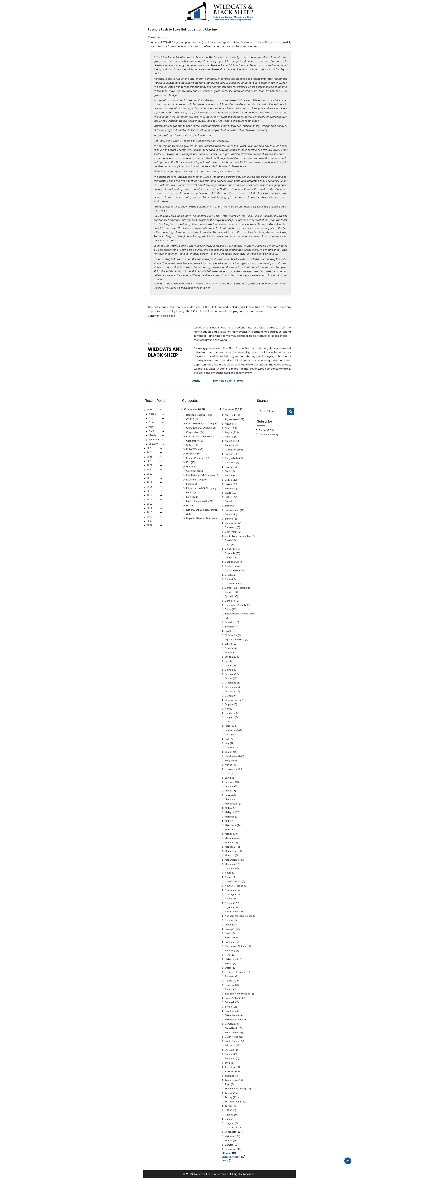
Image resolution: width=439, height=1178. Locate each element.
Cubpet (190, 445)
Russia (250, 307)
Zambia (229, 1144)
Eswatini (229, 652)
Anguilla (229, 436)
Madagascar (231, 803)
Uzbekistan (231, 1127)
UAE (227, 1110)
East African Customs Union (240, 613)
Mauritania (230, 825)
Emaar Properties (195, 458)
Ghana (228, 678)
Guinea (229, 695)
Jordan (228, 751)
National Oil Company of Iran (202, 509)
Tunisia (229, 1093)
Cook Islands (232, 561)
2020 (149, 469)
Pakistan (229, 928)
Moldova (229, 842)
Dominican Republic (235, 605)
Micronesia (231, 838)
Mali (227, 821)
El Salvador (231, 635)
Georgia (229, 674)
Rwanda (229, 985)
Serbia (228, 1006)
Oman (228, 924)
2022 (149, 461)
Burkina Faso (232, 510)
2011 (149, 508)
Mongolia (230, 846)
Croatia (229, 574)
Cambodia (230, 523)
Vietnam (229, 1136)
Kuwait (228, 764)
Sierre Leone (232, 1015)
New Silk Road (233, 885)
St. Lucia (229, 1049)
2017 (149, 482)
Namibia (229, 868)
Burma (228, 514)
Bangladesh (231, 458)
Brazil (228, 492)
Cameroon (230, 527)
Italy (227, 743)
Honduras (230, 713)
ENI (188, 462)
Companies (190, 409)
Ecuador (229, 622)
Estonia (229, 648)
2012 (149, 503)
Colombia (230, 553)
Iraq (227, 738)
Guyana (229, 704)
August (152, 413)
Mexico (229, 833)
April (151, 431)
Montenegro (231, 851)
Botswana (230, 488)
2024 (149, 452)
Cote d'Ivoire (232, 570)
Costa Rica (231, 566)
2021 (149, 465)
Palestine (230, 937)
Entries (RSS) (266, 430)
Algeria (228, 428)
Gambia (229, 669)
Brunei (228, 501)
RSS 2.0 (195, 311)
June (151, 422)
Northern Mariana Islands (238, 915)
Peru (227, 954)
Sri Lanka (230, 1045)
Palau (228, 933)
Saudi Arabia (232, 998)
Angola (228, 432)
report (225, 42)
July (151, 418)
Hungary (229, 717)
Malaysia (229, 812)
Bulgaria (229, 505)
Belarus (229, 467)
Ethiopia (229, 656)
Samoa (229, 989)
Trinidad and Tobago (236, 1088)
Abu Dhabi (230, 415)
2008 (149, 521)
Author (196, 380)
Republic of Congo (235, 972)
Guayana (230, 691)
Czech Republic (233, 583)
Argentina (230, 441)
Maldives (229, 816)
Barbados (230, 462)
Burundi (229, 518)
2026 (149, 409)
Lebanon (229, 782)
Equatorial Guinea (234, 639)
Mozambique (232, 859)
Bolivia (228, 479)
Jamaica (229, 747)
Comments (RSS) (268, 434)
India (227, 725)
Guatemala (231, 687)
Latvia (228, 777)
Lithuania (230, 799)
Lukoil (189, 496)
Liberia (228, 790)
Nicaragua (230, 890)
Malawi (228, 808)
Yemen (228, 1140)
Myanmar (230, 864)
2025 (149, 448)
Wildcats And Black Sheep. (211, 1174)
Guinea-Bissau (233, 700)
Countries (228, 409)
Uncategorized (230, 1156)
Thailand (229, 1075)
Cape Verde (231, 531)
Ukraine (259, 307)
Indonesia (230, 730)
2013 (149, 499)
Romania (230, 976)
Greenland (230, 682)
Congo (228, 557)
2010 (149, 512)
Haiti (227, 708)
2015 (149, 491)
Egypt (228, 631)
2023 (149, 456)
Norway (229, 920)
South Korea (231, 1036)
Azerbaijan (230, 449)
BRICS (228, 497)
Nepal (228, 877)
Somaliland (231, 1028)
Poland (228, 963)
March (152, 435)
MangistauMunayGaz (197, 501)
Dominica (230, 600)
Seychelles (230, 1011)
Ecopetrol (191, 453)
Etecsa (190, 466)
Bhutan (229, 475)
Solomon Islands (234, 1019)
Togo (227, 1084)
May (151, 426)
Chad (228, 540)
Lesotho (229, 786)
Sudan (228, 1054)
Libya (228, 795)
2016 (149, 486)
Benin (228, 471)
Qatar (228, 967)
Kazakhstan (231, 756)
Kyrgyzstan (231, 769)
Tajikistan (230, 1067)
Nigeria (229, 903)
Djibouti (229, 596)
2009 (149, 516)
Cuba (228, 579)
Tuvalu (228, 1105)
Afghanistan (231, 419)
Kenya (228, 760)
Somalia (229, 1023)
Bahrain (229, 454)
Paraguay (230, 950)
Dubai (228, 609)
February (154, 439)
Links (225, 1160)
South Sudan (232, 1041)
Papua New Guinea (235, 946)
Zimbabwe (230, 1149)
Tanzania (230, 1071)
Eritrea (228, 643)
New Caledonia (233, 881)
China (228, 548)
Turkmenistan (232, 1101)
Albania (229, 423)
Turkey (228, 1097)
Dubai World (193, 449)
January (153, 443)
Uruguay (229, 1123)
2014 (149, 495)
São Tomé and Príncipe (237, 993)
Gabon (228, 665)
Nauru (228, 872)
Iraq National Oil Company (200, 475)
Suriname (230, 1058)
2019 (149, 473)
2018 (149, 478)
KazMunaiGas (193, 479)
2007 (149, 525)
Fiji (226, 661)
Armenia (229, 445)
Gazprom (191, 470)
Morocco (229, 855)
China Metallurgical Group (200, 423)
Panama (229, 942)
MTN (189, 505)
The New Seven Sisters (228, 380)
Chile (227, 544)
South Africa (231, 1032)
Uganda (229, 1114)
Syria (227, 1062)
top (347, 1160)
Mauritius (230, 829)
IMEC (228, 721)
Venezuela (230, 1131)
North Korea (231, 911)
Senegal (229, 1002)
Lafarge (190, 484)
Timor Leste (231, 1080)
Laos (227, 773)
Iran (227, 734)
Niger (228, 898)
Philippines (230, 959)
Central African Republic (238, 536)
